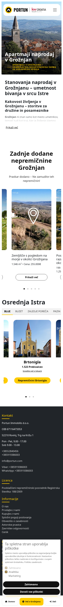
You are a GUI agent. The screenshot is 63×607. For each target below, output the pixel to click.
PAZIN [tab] (56, 311)
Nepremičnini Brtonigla (32, 380)
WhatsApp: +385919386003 (17, 470)
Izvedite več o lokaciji (32, 371)
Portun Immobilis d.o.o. (15, 423)
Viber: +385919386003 (14, 467)
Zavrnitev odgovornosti (15, 528)
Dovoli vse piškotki (31, 591)
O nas (5, 506)
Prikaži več (12, 127)
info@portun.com (12, 461)
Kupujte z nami (10, 513)
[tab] (24, 289)
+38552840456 (10, 451)
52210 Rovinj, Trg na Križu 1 (17, 435)
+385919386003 (11, 454)
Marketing (15, 576)
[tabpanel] (31, 358)
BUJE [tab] (7, 311)
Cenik (5, 532)
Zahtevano (15, 568)
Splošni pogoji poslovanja (16, 517)
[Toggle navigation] (54, 9)
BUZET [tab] (19, 311)
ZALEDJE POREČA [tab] (38, 311)
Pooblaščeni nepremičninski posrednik (24, 488)
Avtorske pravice (11, 524)
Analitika (14, 572)
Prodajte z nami (11, 510)
